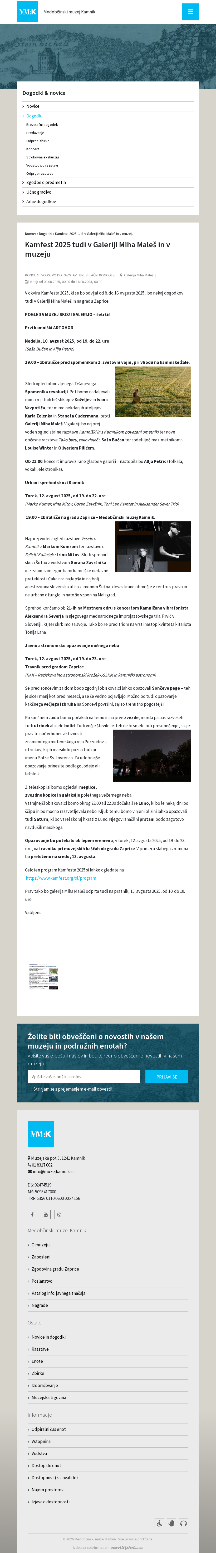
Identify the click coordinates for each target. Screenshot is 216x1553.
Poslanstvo (42, 1281)
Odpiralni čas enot (49, 1429)
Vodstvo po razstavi (42, 165)
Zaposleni (41, 1257)
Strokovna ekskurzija (43, 157)
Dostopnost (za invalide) (55, 1477)
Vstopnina (41, 1441)
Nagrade (40, 1305)
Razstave (40, 1349)
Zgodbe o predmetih (46, 182)
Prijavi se (166, 1077)
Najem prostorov (47, 1490)
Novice (33, 106)
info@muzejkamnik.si (53, 1171)
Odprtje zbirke (38, 140)
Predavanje (35, 132)
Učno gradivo (38, 192)
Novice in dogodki (49, 1337)
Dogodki (34, 116)
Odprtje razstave (39, 173)
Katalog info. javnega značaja (58, 1293)
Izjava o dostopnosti (51, 1502)
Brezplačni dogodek (42, 124)
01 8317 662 (42, 1165)
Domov (30, 233)
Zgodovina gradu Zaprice (55, 1269)
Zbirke (38, 1373)
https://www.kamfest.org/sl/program (61, 878)
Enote (37, 1361)
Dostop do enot (46, 1465)
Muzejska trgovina (49, 1397)
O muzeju (41, 1245)
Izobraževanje (45, 1385)
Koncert (32, 149)
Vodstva (39, 1453)
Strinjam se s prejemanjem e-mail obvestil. (73, 1089)
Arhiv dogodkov (41, 201)
